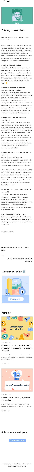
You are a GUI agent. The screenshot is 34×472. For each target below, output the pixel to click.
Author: (21, 37)
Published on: (5, 37)
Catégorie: (4, 231)
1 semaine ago (5, 342)
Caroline (26, 37)
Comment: (4, 40)
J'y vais (3, 363)
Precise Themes (21, 466)
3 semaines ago (6, 394)
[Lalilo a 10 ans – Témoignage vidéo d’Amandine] (17, 391)
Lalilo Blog (16, 464)
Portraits (11, 231)
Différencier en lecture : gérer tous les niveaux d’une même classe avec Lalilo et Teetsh (16, 348)
